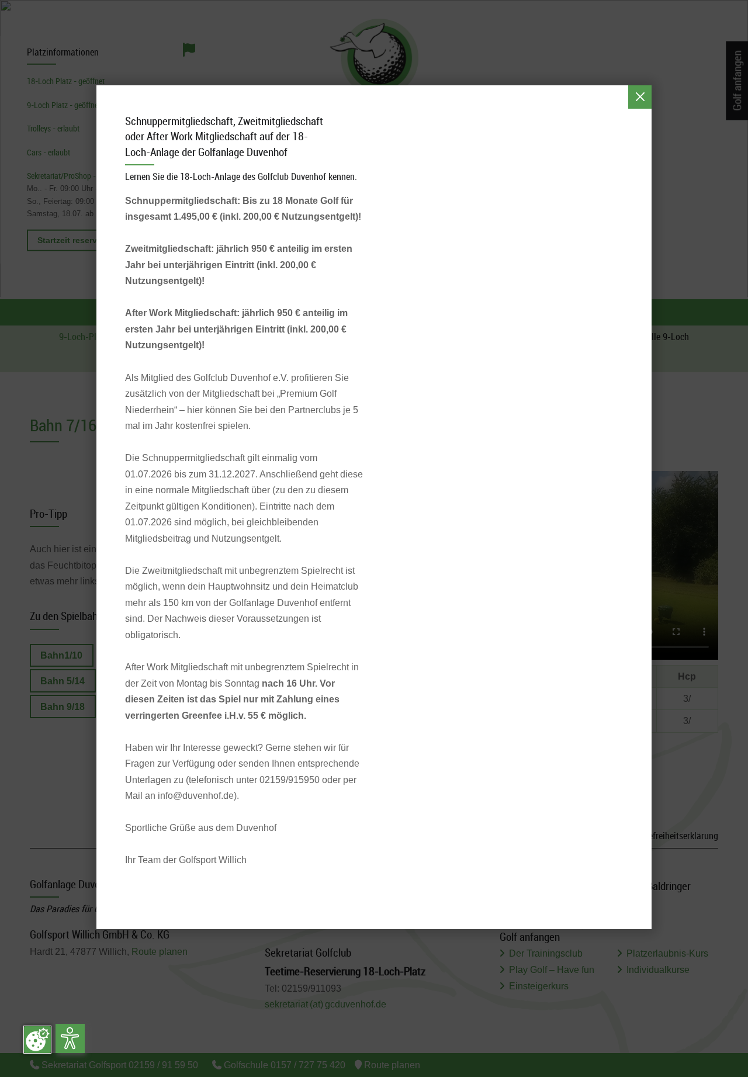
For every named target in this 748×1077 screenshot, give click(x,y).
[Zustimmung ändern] (37, 1040)
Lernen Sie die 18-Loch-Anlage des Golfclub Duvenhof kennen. (241, 176)
